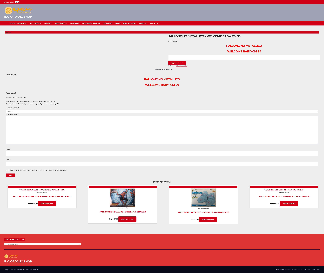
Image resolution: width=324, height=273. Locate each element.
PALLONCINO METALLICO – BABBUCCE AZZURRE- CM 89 (203, 212)
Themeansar (36, 269)
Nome (8, 149)
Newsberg (28, 269)
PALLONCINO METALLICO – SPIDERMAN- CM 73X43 (123, 212)
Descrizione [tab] (159, 69)
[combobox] (42, 244)
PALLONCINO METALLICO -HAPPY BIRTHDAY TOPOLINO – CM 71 (42, 196)
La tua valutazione (12, 108)
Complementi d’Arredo (91, 23)
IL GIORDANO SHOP (18, 16)
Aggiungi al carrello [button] (47, 203)
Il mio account (298, 269)
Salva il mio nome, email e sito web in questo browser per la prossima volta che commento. (37, 170)
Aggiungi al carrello (177, 63)
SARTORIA (47, 23)
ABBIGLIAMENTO (61, 23)
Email (8, 160)
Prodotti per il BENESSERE (125, 23)
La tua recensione (12, 114)
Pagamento (307, 269)
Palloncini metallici (181, 66)
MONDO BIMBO (35, 23)
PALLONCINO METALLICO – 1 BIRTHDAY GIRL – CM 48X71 (284, 196)
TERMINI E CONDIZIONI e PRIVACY (284, 269)
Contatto (154, 23)
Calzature (108, 23)
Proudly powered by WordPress (12, 269)
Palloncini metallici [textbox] (42, 244)
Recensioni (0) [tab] (167, 69)
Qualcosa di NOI (315, 269)
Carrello (143, 23)
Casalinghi (74, 23)
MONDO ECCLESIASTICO (18, 23)
